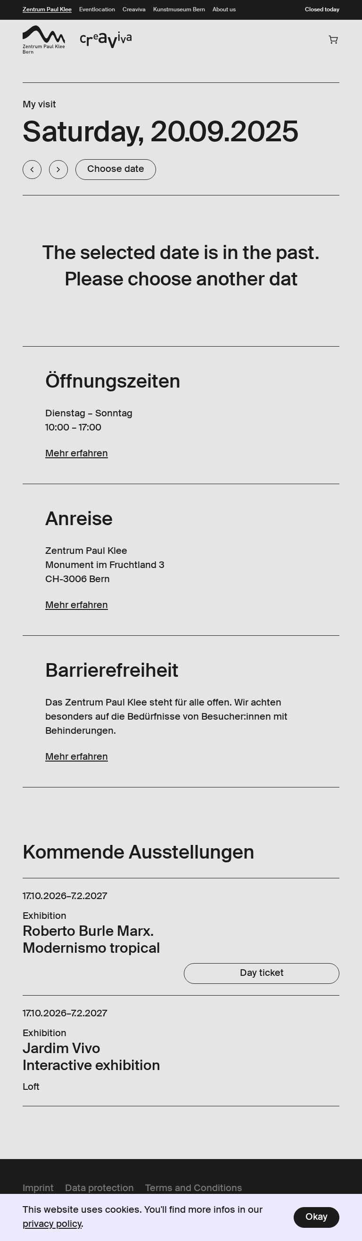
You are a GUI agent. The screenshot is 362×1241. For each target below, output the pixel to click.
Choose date (115, 169)
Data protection (99, 1188)
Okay (316, 1217)
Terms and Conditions (193, 1188)
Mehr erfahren (76, 454)
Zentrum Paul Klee (47, 10)
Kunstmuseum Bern (179, 10)
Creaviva (134, 10)
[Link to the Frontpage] (44, 39)
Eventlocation (97, 10)
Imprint (38, 1188)
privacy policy (52, 1224)
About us (224, 10)
